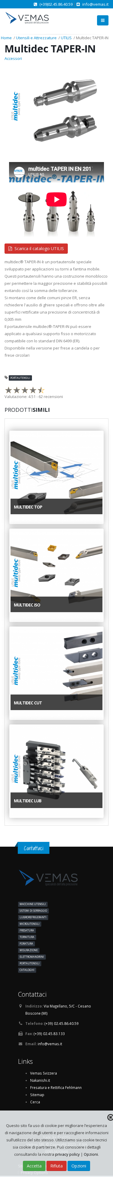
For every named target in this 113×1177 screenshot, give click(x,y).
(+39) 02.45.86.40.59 (62, 1023)
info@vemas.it (95, 4)
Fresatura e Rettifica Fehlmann (56, 1087)
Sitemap (37, 1094)
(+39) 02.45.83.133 (49, 1033)
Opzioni (91, 1154)
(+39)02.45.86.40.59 (56, 4)
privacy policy (68, 1154)
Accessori (13, 58)
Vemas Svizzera (43, 1073)
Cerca (35, 1101)
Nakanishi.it (40, 1080)
